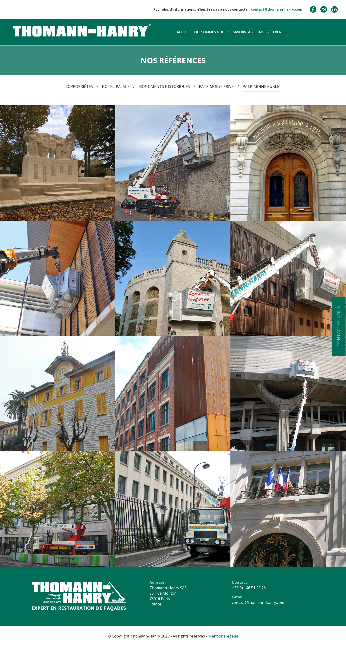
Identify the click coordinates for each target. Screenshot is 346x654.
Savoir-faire (244, 32)
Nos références (273, 32)
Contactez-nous (338, 326)
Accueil (183, 32)
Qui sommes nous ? (211, 32)
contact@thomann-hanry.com (276, 9)
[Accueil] (80, 30)
